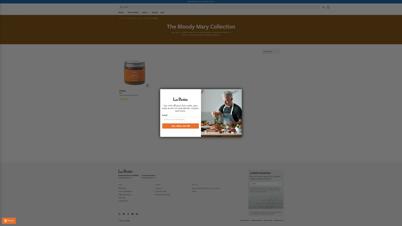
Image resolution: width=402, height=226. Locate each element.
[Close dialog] (240, 91)
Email (164, 115)
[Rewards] (9, 221)
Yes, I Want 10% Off (181, 126)
